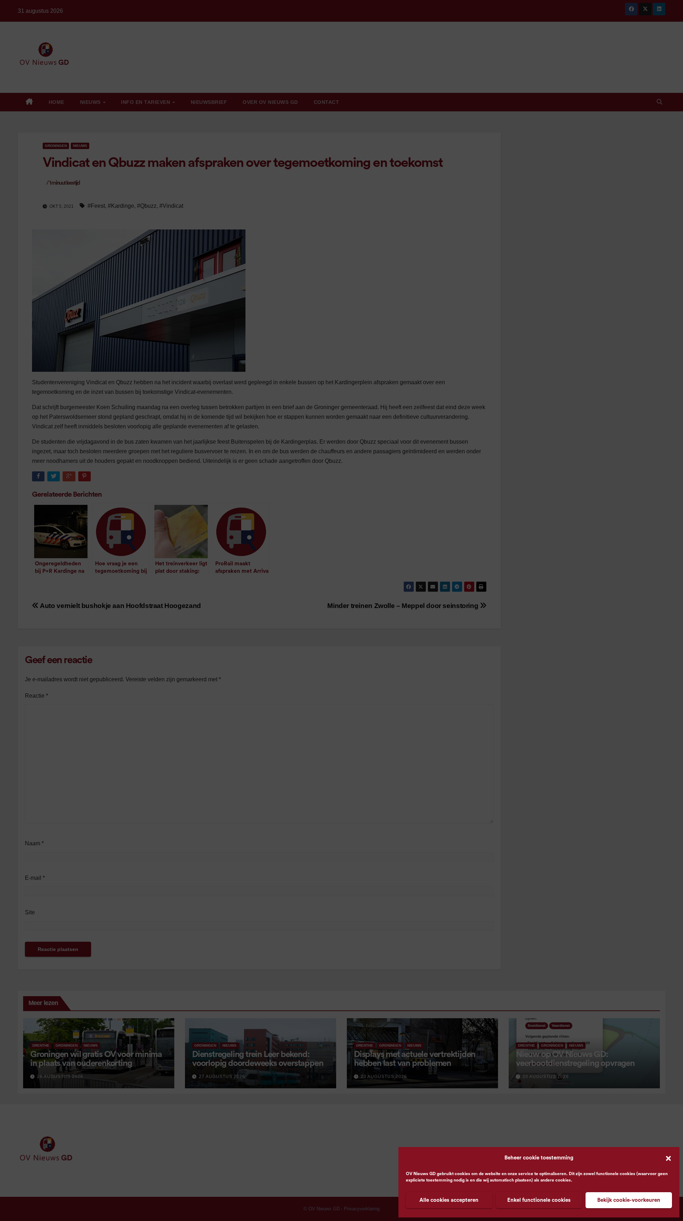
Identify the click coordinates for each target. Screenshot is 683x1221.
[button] (668, 1158)
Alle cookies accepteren (448, 1200)
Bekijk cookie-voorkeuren (628, 1200)
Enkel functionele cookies (539, 1200)
